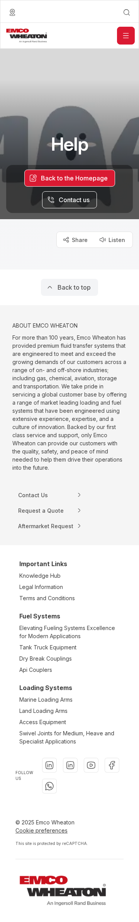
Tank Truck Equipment (47, 647)
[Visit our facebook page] (112, 765)
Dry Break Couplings (45, 658)
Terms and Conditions (47, 598)
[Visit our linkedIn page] (49, 765)
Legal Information (41, 587)
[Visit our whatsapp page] (49, 786)
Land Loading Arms (43, 710)
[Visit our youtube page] (91, 765)
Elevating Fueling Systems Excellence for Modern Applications (67, 632)
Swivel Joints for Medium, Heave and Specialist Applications (66, 737)
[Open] (126, 36)
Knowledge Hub (40, 575)
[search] (127, 12)
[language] (12, 12)
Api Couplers (35, 669)
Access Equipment (42, 722)
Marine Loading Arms (46, 699)
